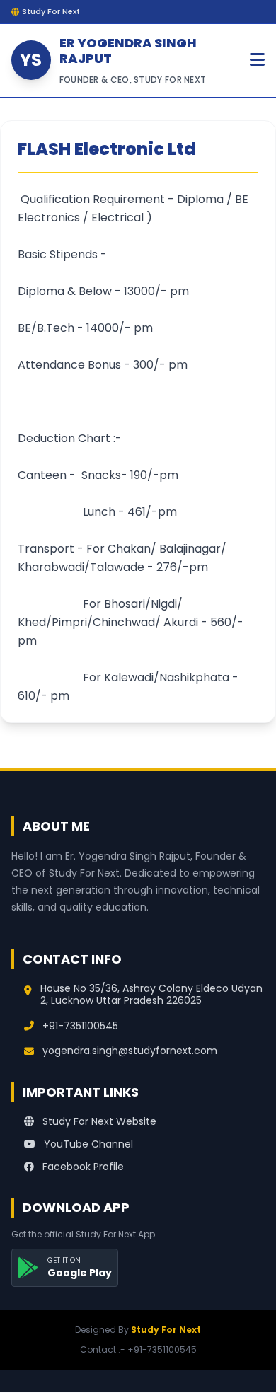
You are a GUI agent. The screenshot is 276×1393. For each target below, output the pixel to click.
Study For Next (166, 1330)
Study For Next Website (98, 1121)
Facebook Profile (82, 1167)
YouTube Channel (87, 1144)
